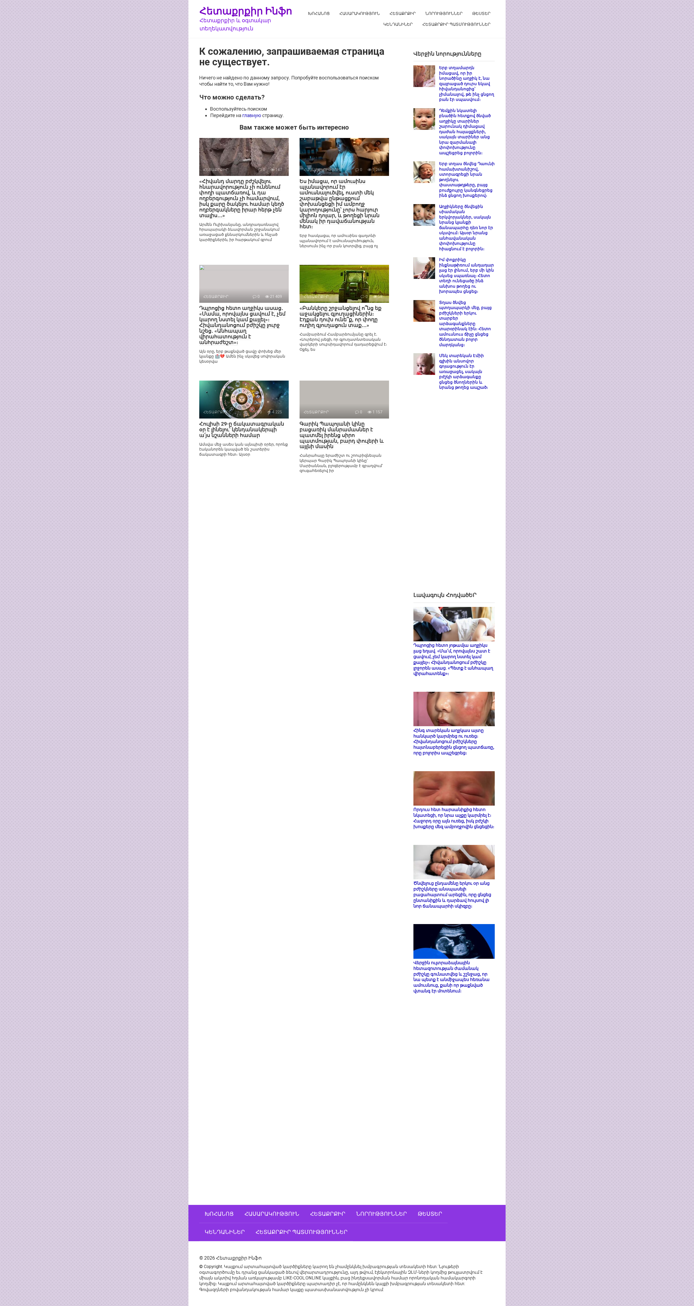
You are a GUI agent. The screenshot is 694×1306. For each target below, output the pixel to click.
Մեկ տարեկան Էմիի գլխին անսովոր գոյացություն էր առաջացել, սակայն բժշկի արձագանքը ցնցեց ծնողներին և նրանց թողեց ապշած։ (463, 371)
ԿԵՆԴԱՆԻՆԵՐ (398, 24)
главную (251, 115)
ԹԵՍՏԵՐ (481, 13)
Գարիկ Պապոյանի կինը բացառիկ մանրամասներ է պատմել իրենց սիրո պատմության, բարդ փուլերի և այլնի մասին (342, 435)
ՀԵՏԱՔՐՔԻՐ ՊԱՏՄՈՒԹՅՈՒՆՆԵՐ (456, 24)
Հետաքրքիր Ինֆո (246, 11)
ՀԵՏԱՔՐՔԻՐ (403, 13)
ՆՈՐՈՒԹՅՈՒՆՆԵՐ (443, 13)
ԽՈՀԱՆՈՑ (319, 13)
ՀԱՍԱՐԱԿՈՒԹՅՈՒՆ (359, 13)
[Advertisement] (454, 495)
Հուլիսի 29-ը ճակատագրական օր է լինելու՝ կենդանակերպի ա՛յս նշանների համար (241, 429)
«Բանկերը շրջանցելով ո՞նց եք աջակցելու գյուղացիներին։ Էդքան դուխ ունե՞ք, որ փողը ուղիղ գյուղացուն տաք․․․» (340, 316)
